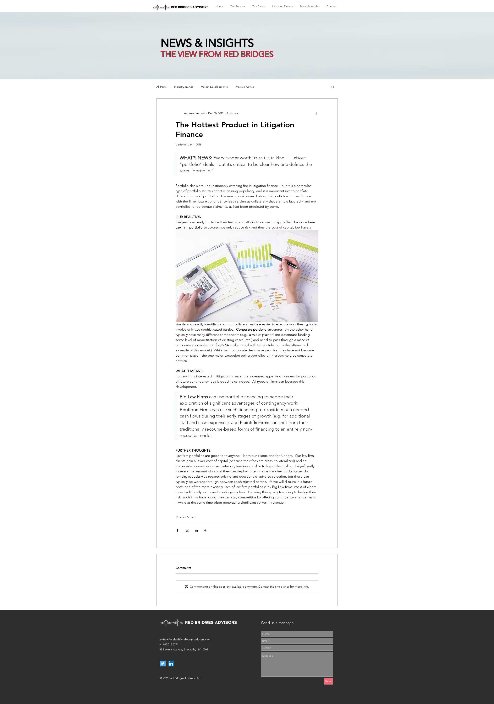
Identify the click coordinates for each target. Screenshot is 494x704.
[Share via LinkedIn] (196, 530)
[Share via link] (206, 530)
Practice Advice (244, 86)
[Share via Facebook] (177, 530)
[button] (333, 86)
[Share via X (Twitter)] (187, 530)
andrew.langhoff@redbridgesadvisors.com (184, 639)
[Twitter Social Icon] (163, 663)
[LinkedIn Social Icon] (171, 663)
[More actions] (316, 113)
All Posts (161, 86)
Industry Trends (183, 86)
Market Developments (214, 86)
